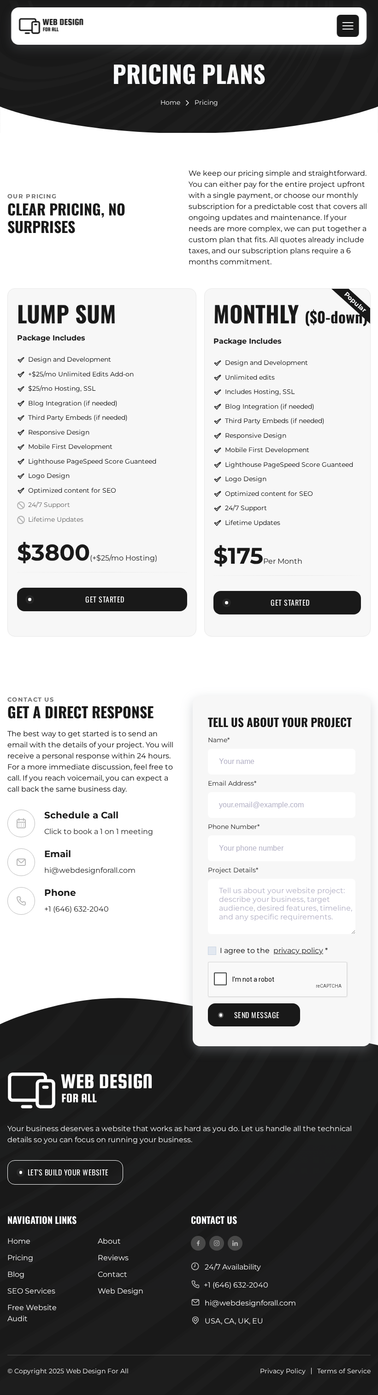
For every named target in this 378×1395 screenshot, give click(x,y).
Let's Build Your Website (68, 1172)
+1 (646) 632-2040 (76, 909)
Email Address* (232, 783)
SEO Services (31, 1291)
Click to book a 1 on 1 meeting (98, 831)
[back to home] (51, 26)
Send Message (257, 1014)
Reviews (113, 1257)
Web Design (120, 1291)
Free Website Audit (32, 1313)
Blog (15, 1274)
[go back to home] (79, 1092)
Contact (112, 1274)
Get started (104, 599)
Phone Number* (234, 826)
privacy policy (298, 950)
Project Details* (233, 870)
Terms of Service (344, 1371)
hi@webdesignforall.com (90, 870)
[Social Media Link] (198, 1243)
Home (170, 103)
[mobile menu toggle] (348, 26)
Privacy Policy (283, 1371)
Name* (219, 740)
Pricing (206, 103)
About (109, 1241)
